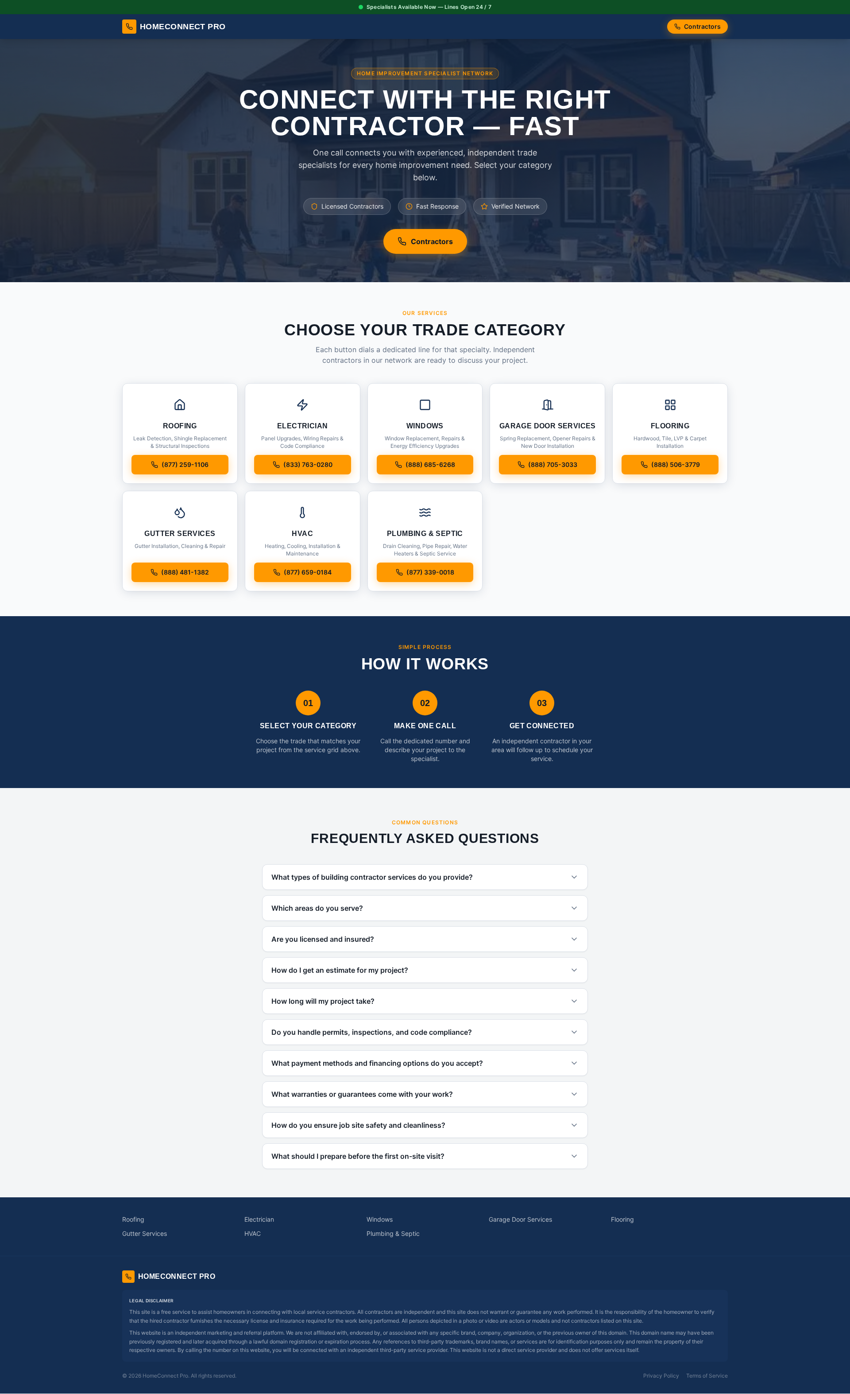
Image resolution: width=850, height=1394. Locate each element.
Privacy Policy (661, 1375)
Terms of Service (707, 1375)
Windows (380, 1219)
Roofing (133, 1219)
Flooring (622, 1219)
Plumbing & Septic (393, 1233)
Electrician (259, 1219)
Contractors (702, 26)
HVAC (252, 1233)
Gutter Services (144, 1233)
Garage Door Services (520, 1219)
